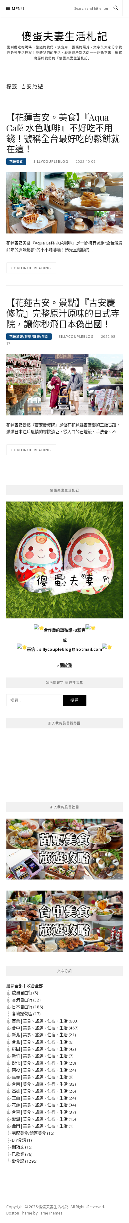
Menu (18, 8)
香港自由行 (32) (26, 1000)
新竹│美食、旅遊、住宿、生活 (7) (42, 1056)
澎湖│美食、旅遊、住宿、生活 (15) (44, 1119)
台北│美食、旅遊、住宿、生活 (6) (42, 1042)
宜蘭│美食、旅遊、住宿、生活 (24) (44, 1098)
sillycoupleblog (51, 161)
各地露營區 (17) (26, 1014)
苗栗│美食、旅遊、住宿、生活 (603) (45, 1021)
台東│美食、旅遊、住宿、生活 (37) (44, 1112)
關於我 (66, 665)
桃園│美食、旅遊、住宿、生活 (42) (44, 1049)
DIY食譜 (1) (22, 1140)
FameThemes (50, 1213)
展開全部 (14, 986)
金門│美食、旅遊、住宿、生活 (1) (42, 1126)
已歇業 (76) (22, 1154)
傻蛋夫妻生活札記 (64, 36)
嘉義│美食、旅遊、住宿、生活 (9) (42, 1077)
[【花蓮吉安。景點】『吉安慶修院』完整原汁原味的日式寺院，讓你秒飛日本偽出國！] (64, 384)
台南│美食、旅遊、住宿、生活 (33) (44, 1084)
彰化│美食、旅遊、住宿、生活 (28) (44, 1063)
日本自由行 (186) (27, 1007)
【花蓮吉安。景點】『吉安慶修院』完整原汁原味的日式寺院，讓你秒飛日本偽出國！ (62, 313)
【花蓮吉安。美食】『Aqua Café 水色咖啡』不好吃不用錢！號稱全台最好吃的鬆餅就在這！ (62, 133)
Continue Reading (31, 268)
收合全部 (35, 986)
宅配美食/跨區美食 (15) (33, 1133)
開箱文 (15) (22, 1147)
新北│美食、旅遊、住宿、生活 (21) (44, 1035)
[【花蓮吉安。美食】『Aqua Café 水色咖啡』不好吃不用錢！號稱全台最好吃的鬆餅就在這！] (64, 202)
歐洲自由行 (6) (25, 992)
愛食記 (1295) (24, 1161)
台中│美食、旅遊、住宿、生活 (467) (45, 1028)
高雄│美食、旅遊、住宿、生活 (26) (44, 1091)
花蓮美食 (16, 161)
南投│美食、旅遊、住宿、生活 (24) (44, 1070)
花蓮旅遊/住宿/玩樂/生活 (29, 336)
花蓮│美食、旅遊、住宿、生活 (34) (44, 1105)
